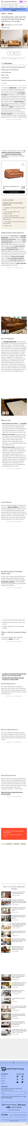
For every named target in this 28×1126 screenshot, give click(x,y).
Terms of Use (15, 1119)
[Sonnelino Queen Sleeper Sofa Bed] (14, 174)
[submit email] (25, 1093)
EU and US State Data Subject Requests (17, 1120)
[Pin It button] (6, 45)
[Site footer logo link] (14, 1069)
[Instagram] (17, 1076)
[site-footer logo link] (4, 1115)
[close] (27, 1123)
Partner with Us (23, 1115)
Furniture (10, 13)
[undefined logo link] (10, 1)
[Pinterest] (22, 1079)
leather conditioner (13, 507)
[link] (19, 892)
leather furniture (19, 101)
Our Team (3, 1076)
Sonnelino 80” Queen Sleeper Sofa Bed (13, 678)
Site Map (3, 1083)
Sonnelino (24, 423)
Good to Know (5, 78)
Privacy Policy (9, 1097)
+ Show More (4, 83)
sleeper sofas (5, 105)
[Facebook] (17, 1079)
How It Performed (6, 72)
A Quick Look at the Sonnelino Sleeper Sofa (13, 67)
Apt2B (11, 106)
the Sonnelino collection (7, 581)
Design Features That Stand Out (10, 70)
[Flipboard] (22, 1082)
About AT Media (13, 1115)
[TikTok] (22, 1076)
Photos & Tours (4, 6)
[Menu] (2, 1)
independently (13, 58)
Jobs (18, 1115)
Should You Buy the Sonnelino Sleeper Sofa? (13, 80)
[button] (25, 45)
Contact (3, 1080)
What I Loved (4, 75)
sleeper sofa (12, 87)
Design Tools (21, 6)
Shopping (3, 13)
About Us (3, 1078)
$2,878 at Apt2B (14, 192)
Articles (16, 6)
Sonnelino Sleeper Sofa (10, 341)
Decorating (11, 6)
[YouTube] (17, 1082)
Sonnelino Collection (7, 113)
